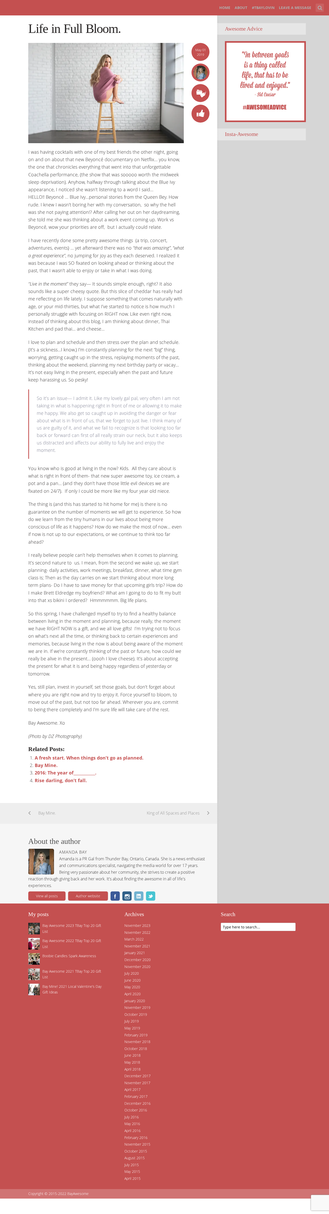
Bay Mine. (46, 765)
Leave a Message (295, 7)
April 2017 (132, 1089)
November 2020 (137, 966)
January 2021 (134, 952)
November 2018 (137, 1041)
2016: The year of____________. (65, 773)
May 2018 (132, 1062)
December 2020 (137, 959)
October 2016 (135, 1110)
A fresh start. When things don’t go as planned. (89, 758)
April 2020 (132, 993)
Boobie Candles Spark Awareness (69, 955)
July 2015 (131, 1164)
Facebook (115, 896)
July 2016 (131, 1117)
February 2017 (136, 1096)
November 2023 (137, 925)
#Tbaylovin (263, 7)
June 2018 (132, 1055)
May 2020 (132, 986)
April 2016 (132, 1130)
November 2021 (137, 946)
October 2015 (135, 1151)
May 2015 (132, 1171)
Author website (88, 895)
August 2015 (134, 1157)
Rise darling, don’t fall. (61, 780)
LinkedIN (138, 896)
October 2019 (135, 1014)
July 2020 (131, 973)
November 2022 (137, 932)
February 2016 (136, 1137)
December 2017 (137, 1075)
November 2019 (137, 1007)
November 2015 (137, 1144)
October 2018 (135, 1048)
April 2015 (132, 1178)
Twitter (150, 896)
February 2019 (136, 1035)
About (241, 7)
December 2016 (137, 1103)
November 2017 (137, 1082)
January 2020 (134, 1000)
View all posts (47, 895)
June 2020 (132, 980)
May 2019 (132, 1028)
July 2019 (131, 1021)
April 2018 (132, 1069)
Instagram (127, 896)
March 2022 (134, 939)
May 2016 (132, 1123)
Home (224, 7)
